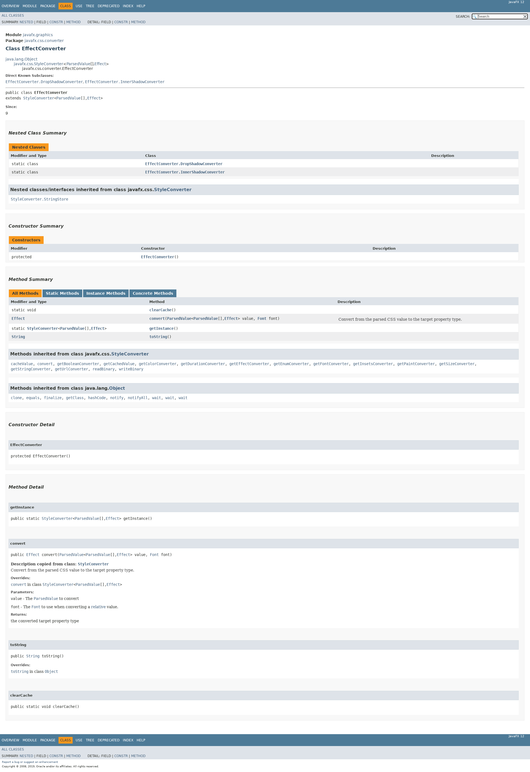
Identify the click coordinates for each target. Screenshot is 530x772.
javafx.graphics (38, 35)
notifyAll (138, 398)
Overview (10, 6)
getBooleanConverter (78, 364)
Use (79, 6)
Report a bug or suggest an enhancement (30, 761)
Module (30, 6)
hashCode (97, 398)
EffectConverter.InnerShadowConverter (125, 82)
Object (117, 388)
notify (116, 398)
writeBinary (131, 369)
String (18, 336)
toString (158, 336)
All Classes (13, 15)
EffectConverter (157, 257)
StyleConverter (38, 98)
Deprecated (109, 6)
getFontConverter (331, 364)
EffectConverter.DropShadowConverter (44, 82)
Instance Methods (105, 293)
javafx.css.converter (44, 40)
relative (98, 607)
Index (128, 6)
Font (262, 318)
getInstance (161, 328)
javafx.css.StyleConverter (38, 64)
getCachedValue (119, 364)
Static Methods (62, 293)
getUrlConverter (71, 369)
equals (32, 398)
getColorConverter (157, 364)
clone (16, 398)
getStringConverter (31, 369)
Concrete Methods (153, 293)
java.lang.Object (21, 59)
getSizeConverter (457, 364)
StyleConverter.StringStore (39, 199)
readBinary (103, 369)
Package (47, 6)
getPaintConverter (416, 364)
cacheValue (22, 364)
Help (141, 6)
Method (73, 22)
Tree (90, 6)
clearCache (160, 310)
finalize (53, 398)
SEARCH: (463, 17)
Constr (56, 22)
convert (157, 318)
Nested (26, 22)
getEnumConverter (291, 364)
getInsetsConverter (373, 364)
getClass (75, 398)
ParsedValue (79, 64)
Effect (100, 64)
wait (156, 398)
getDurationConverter (203, 364)
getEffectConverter (249, 364)
